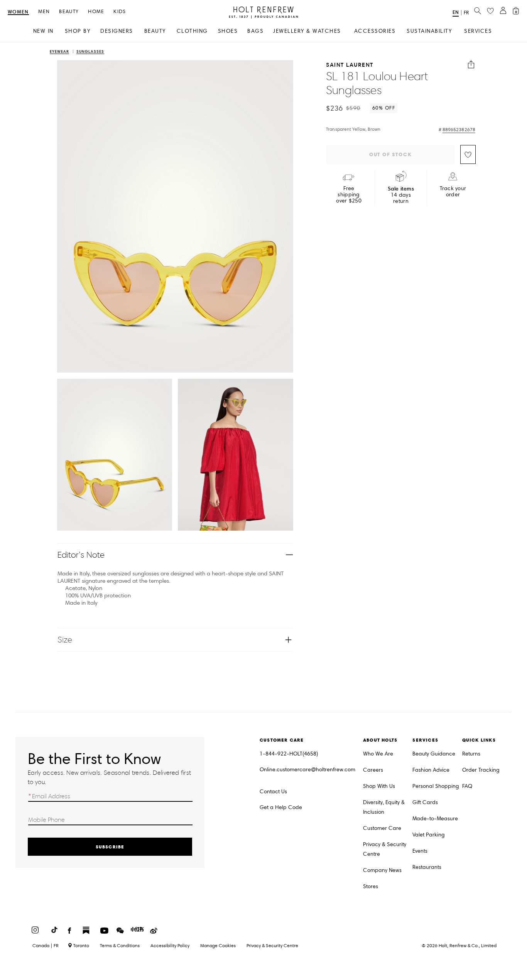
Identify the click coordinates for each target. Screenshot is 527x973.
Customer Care (382, 828)
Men (44, 11)
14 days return (401, 194)
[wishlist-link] (490, 11)
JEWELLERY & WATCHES (307, 31)
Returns (471, 753)
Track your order (453, 191)
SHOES (228, 31)
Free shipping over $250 (348, 194)
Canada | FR (45, 945)
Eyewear (59, 52)
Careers (373, 770)
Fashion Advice (430, 770)
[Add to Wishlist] (468, 154)
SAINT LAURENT (349, 64)
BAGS (255, 31)
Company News (382, 870)
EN (456, 12)
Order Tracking (481, 770)
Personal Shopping (435, 786)
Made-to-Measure (435, 818)
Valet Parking (428, 834)
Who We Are (378, 753)
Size (64, 639)
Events (419, 851)
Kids (119, 11)
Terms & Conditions (120, 945)
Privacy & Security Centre (384, 849)
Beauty (69, 11)
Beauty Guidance (433, 753)
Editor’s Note (81, 555)
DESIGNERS (116, 31)
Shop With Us (379, 786)
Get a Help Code (281, 807)
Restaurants (426, 867)
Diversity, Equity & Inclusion (384, 807)
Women (18, 12)
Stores (370, 886)
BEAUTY (155, 31)
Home (96, 11)
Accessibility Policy (169, 945)
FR (466, 13)
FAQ (467, 786)
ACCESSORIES (375, 31)
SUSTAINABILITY (429, 31)
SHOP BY (78, 31)
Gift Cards (425, 802)
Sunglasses (90, 52)
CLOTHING (192, 31)
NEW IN (43, 31)
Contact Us (273, 791)
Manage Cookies (218, 945)
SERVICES (478, 31)
